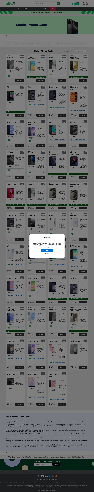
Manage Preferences (50, 247)
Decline (47, 253)
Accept (47, 250)
